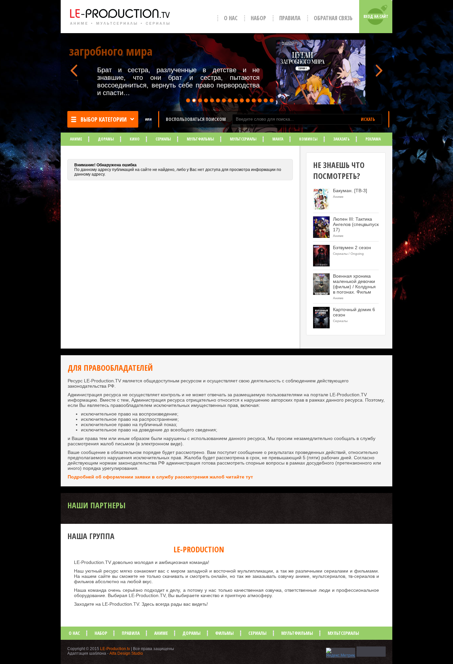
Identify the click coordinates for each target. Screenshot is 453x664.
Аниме (76, 139)
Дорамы (106, 139)
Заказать (341, 139)
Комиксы (308, 139)
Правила (289, 18)
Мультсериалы (243, 139)
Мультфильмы (200, 139)
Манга (277, 139)
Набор (258, 18)
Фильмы (224, 633)
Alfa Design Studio (126, 653)
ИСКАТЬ (368, 119)
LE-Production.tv (115, 648)
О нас (230, 18)
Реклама (373, 139)
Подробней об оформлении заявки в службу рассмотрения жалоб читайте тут (160, 476)
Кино (135, 139)
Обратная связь (333, 18)
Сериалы (163, 139)
